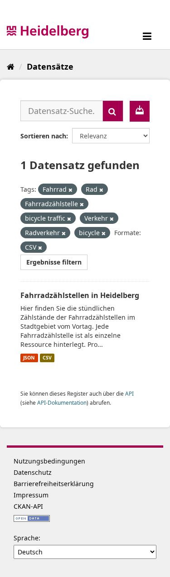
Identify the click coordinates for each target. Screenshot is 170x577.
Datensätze (50, 66)
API (129, 393)
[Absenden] (112, 111)
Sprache (26, 538)
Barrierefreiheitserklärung (54, 483)
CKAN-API (28, 506)
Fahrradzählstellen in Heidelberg (79, 295)
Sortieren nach (43, 136)
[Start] (11, 66)
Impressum (31, 495)
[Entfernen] (70, 189)
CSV (47, 358)
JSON (29, 358)
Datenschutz (33, 472)
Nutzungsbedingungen (49, 461)
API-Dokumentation (62, 402)
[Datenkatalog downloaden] (140, 111)
